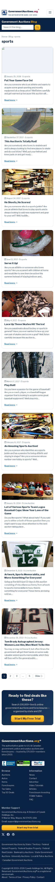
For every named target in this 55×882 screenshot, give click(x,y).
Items (4, 782)
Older (38, 676)
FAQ (31, 799)
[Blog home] (13, 834)
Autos (4, 778)
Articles (33, 789)
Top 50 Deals (8, 792)
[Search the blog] (37, 27)
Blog (11, 36)
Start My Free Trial (27, 718)
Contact (33, 778)
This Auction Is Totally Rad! (20, 141)
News (32, 775)
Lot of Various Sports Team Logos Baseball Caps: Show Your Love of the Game (26, 510)
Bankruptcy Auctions (24, 852)
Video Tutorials (36, 785)
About (4, 877)
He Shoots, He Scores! (17, 202)
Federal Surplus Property (29, 848)
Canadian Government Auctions (17, 860)
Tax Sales (6, 789)
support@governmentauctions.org (24, 821)
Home (4, 36)
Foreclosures (8, 785)
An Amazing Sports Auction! (21, 446)
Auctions (6, 775)
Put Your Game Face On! (18, 80)
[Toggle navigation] (50, 12)
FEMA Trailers (35, 796)
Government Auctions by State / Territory (21, 844)
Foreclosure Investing (39, 792)
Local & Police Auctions (42, 856)
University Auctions (20, 856)
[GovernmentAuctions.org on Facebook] (8, 834)
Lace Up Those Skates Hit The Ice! (24, 324)
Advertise (33, 782)
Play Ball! (9, 385)
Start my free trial (27, 827)
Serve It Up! (11, 263)
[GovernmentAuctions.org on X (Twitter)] (3, 834)
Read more (9, 100)
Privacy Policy (29, 877)
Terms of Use (15, 877)
